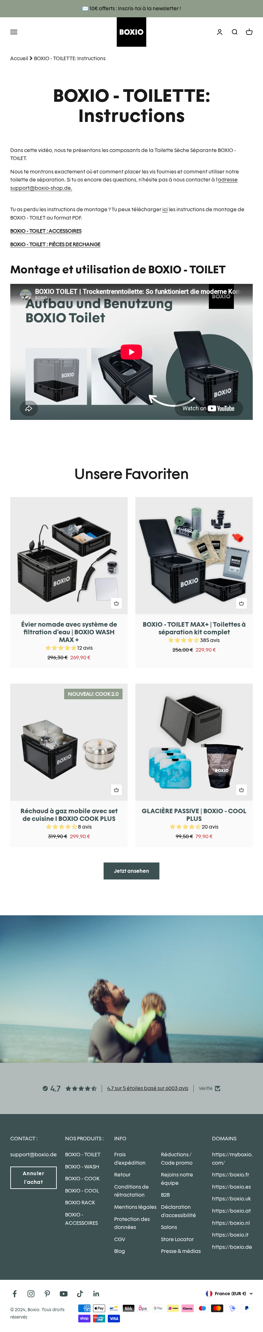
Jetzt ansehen (131, 871)
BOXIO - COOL (82, 1191)
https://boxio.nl (231, 1223)
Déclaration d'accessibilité (178, 1211)
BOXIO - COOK (82, 1179)
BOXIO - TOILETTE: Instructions (70, 58)
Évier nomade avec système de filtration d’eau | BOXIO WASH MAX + (69, 632)
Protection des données (132, 1223)
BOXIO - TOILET (82, 1154)
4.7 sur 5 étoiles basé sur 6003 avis (147, 1088)
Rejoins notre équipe (177, 1179)
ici (165, 209)
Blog (119, 1251)
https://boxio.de (232, 1247)
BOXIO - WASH (82, 1167)
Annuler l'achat (33, 1177)
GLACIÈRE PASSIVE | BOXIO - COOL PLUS (194, 814)
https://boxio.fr (230, 1175)
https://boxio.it (230, 1235)
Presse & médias (181, 1251)
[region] (131, 672)
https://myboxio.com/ (232, 1158)
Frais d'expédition (130, 1158)
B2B (165, 1195)
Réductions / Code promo (176, 1158)
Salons (169, 1227)
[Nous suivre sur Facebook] (14, 1293)
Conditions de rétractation (131, 1191)
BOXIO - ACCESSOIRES (81, 1219)
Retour (122, 1175)
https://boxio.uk (231, 1199)
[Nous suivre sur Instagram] (31, 1293)
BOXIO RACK (80, 1203)
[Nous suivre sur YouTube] (63, 1293)
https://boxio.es (231, 1187)
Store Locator (177, 1239)
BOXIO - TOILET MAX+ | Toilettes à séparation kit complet (194, 628)
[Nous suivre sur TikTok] (80, 1293)
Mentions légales (135, 1207)
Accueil (19, 58)
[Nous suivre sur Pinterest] (47, 1293)
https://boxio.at (231, 1211)
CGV (119, 1239)
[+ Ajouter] (116, 603)
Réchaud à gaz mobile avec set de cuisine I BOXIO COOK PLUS (69, 814)
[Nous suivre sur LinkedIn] (96, 1293)
